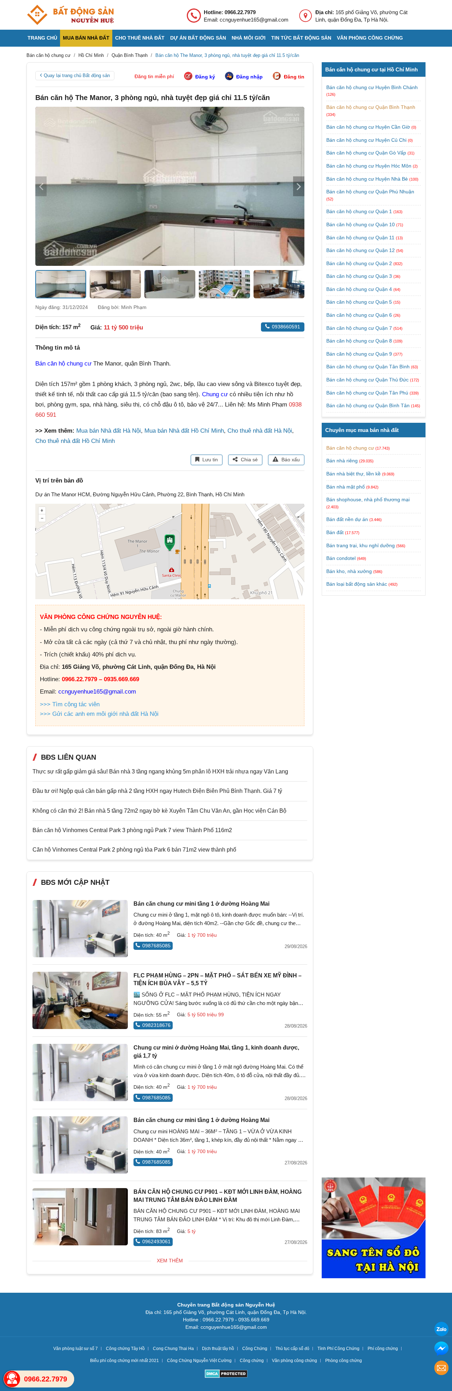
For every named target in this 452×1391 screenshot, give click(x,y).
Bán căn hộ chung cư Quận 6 (359, 315)
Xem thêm (170, 1260)
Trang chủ (42, 38)
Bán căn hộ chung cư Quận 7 (359, 328)
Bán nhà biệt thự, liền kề (353, 474)
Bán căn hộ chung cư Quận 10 (361, 224)
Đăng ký (205, 77)
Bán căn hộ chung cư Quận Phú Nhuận (370, 191)
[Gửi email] (441, 1369)
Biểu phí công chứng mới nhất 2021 (124, 1360)
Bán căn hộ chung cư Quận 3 (359, 276)
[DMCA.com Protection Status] (226, 1374)
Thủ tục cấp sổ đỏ (292, 1348)
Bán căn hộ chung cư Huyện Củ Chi (367, 140)
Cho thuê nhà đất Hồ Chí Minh (75, 441)
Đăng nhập (249, 77)
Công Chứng (254, 1348)
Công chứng (252, 1360)
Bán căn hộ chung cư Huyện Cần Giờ (368, 127)
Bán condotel (341, 558)
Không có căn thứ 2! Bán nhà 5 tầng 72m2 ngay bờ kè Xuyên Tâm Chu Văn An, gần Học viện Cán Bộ (159, 811)
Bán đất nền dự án (347, 519)
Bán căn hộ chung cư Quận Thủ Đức (368, 379)
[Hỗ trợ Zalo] (441, 1330)
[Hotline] (12, 1378)
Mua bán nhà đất (86, 38)
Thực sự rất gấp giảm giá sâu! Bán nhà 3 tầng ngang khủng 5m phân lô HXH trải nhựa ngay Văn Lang (160, 771)
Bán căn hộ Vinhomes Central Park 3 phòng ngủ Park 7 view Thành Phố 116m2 (132, 830)
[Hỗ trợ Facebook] (441, 1349)
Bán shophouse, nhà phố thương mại (368, 499)
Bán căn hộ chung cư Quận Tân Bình (368, 366)
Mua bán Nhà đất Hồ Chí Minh (184, 430)
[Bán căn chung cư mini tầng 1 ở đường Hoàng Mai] (80, 928)
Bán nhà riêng (342, 460)
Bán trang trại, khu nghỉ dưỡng (360, 545)
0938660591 (286, 326)
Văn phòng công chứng (370, 38)
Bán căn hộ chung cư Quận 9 (359, 354)
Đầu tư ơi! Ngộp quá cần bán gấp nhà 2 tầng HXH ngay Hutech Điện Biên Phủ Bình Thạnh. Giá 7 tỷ (157, 791)
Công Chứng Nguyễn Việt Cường (199, 1360)
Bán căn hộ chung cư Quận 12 (361, 250)
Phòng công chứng (343, 1360)
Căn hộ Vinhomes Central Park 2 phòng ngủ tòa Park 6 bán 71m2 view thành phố (134, 850)
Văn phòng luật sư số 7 (75, 1348)
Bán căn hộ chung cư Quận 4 (359, 289)
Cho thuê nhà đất (140, 38)
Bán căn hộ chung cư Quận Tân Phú (368, 393)
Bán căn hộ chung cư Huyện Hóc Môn (369, 166)
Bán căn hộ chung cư (63, 363)
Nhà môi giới (249, 38)
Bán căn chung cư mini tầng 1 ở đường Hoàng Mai (201, 904)
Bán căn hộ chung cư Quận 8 (359, 341)
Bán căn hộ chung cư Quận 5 (359, 302)
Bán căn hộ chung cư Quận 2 (359, 263)
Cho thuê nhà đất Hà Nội (259, 430)
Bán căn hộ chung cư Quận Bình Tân (368, 405)
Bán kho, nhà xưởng (349, 571)
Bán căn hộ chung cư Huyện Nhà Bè (367, 179)
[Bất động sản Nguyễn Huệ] (70, 14)
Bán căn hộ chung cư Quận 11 (361, 237)
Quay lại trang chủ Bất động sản (77, 75)
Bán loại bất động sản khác (356, 584)
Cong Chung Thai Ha (173, 1348)
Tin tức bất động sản (301, 38)
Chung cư (215, 394)
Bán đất (335, 532)
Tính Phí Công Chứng (338, 1348)
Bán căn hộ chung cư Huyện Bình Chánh (372, 87)
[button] (298, 186)
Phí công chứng (383, 1348)
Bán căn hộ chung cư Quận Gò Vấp (367, 153)
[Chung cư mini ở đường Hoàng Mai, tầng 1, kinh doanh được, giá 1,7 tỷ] (80, 1072)
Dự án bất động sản (198, 38)
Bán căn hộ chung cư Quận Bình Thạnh (370, 107)
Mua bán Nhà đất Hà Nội (108, 430)
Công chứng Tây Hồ (125, 1348)
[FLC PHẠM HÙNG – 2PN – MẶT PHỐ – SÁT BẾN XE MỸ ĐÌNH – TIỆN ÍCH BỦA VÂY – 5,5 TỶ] (80, 1000)
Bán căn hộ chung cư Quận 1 (359, 211)
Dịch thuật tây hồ (218, 1348)
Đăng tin (294, 77)
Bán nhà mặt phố (345, 487)
